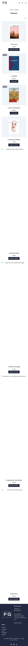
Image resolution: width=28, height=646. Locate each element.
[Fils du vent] (14, 31)
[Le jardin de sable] (14, 199)
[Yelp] (16, 644)
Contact (4, 634)
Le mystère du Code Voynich (14, 480)
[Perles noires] (14, 540)
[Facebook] (11, 644)
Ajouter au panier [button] (14, 49)
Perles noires (14, 594)
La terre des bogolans (14, 108)
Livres (3, 631)
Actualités (4, 632)
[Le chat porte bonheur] (14, 127)
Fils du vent (14, 44)
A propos (4, 629)
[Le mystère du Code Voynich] (14, 426)
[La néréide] (14, 63)
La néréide (14, 76)
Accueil (3, 627)
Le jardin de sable (14, 253)
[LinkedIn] (13, 644)
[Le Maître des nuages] (14, 313)
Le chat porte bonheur (14, 139)
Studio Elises (15, 640)
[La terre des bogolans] (14, 95)
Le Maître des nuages (14, 366)
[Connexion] (19, 2)
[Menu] (25, 2)
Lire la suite (14, 81)
